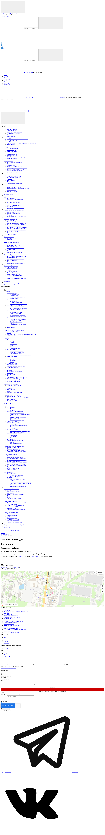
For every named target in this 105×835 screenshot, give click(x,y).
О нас (5, 637)
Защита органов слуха (12, 203)
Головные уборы (11, 136)
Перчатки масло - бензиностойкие (16, 228)
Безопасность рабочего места (11, 625)
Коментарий (4, 701)
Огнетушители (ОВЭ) (12, 260)
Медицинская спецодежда (14, 133)
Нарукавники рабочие (16, 443)
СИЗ (5, 619)
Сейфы (12, 480)
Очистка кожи (13, 438)
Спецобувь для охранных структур (16, 157)
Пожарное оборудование (10, 626)
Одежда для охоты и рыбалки (14, 187)
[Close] (1, 673)
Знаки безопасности (12, 246)
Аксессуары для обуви (13, 158)
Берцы (11, 345)
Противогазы (13, 426)
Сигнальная (10, 163)
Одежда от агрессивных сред (14, 166)
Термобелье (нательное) (16, 322)
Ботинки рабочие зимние (16, 351)
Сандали (12, 341)
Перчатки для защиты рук (10, 622)
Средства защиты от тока (13, 245)
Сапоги (12, 359)
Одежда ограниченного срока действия (17, 168)
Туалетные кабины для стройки (12, 632)
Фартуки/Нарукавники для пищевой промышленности (21, 143)
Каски (11, 409)
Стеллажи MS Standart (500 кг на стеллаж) (21, 483)
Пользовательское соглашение (8, 668)
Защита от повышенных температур (16, 223)
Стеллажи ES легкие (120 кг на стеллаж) (20, 482)
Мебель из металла (9, 624)
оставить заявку (5, 16)
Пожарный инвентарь (12, 261)
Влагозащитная (11, 165)
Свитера (12, 323)
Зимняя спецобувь (11, 150)
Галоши (12, 362)
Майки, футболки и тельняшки (18, 319)
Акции (5, 653)
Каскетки (12, 410)
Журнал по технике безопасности (15, 248)
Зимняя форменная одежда (14, 177)
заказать (52, 687)
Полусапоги (13, 360)
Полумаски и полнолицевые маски (19, 425)
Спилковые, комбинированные (15, 221)
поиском (21, 556)
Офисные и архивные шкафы (17, 479)
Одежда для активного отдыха (12, 617)
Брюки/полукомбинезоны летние (18, 304)
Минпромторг (7, 654)
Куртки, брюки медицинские (17, 315)
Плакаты (9, 250)
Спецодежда (7, 610)
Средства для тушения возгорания (16, 263)
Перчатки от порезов (12, 231)
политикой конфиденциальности (36, 702)
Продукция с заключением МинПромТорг (15, 629)
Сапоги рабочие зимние (16, 353)
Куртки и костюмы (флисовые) (18, 324)
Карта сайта (7, 656)
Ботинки (12, 342)
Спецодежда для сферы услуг (14, 132)
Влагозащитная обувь (12, 152)
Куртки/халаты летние (16, 302)
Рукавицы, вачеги (11, 234)
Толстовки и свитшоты (16, 320)
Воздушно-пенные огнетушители (15, 259)
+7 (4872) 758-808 (14, 13)
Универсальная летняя (12, 148)
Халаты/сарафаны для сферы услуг (19, 308)
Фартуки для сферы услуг (16, 309)
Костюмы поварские (12, 140)
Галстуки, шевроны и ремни (14, 183)
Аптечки (9, 243)
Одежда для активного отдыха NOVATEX (18, 188)
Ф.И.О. (3, 693)
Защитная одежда (8, 614)
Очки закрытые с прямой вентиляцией (20, 414)
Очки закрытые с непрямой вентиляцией (20, 415)
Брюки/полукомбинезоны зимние (18, 297)
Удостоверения (11, 249)
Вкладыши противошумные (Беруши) (20, 431)
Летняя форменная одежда (14, 176)
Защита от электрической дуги (15, 170)
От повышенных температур (14, 162)
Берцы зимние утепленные (17, 352)
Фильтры (12, 428)
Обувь (8, 181)
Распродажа (7, 631)
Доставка (6, 648)
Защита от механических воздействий (17, 227)
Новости (6, 641)
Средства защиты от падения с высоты (14, 621)
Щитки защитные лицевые (17, 420)
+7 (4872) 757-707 (5, 13)
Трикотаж (9, 134)
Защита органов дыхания (13, 202)
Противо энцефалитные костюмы (15, 169)
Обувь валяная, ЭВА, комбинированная (20, 355)
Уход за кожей (13, 436)
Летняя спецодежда (12, 130)
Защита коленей (11, 206)
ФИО (2, 674)
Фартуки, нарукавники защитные (15, 208)
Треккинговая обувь (15, 348)
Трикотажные (10, 220)
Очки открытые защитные (17, 413)
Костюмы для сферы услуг (17, 306)
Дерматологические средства (14, 205)
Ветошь (9, 270)
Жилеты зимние (14, 298)
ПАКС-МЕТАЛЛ (11, 238)
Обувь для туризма (12, 191)
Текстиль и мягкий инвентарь (14, 275)
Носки (11, 326)
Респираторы (13, 424)
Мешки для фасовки (12, 268)
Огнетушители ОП (12, 257)
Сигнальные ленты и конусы (14, 252)
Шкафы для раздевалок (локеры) (18, 486)
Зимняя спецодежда (12, 129)
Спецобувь (6, 613)
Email (2, 680)
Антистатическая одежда (13, 172)
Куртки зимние (14, 295)
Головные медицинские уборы (18, 316)
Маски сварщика (14, 418)
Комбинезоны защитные (13, 201)
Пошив (5, 640)
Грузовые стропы (8, 618)
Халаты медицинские (15, 313)
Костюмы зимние (14, 294)
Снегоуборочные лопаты (13, 274)
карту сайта (35, 556)
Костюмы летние (14, 301)
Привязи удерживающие (13, 213)
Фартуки (12, 442)
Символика (7, 639)
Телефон (3, 677)
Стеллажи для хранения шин (17, 484)
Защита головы (11, 198)
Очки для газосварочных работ (18, 417)
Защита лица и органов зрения (15, 199)
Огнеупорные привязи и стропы (15, 214)
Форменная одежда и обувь (11, 615)
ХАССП (9, 141)
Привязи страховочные (13, 212)
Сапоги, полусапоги (15, 346)
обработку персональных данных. (62, 684)
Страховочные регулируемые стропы (16, 216)
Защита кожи (13, 435)
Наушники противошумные (17, 432)
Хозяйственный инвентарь (11, 628)
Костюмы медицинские (16, 312)
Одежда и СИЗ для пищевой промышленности (16, 611)
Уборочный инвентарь (13, 272)
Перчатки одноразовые (13, 232)
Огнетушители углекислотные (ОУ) (16, 256)
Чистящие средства (12, 271)
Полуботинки (13, 344)
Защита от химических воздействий (16, 230)
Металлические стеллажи (16, 475)
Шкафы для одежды (15, 476)
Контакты (6, 643)
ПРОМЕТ (9, 239)
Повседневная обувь (12, 155)
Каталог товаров (5, 286)
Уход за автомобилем (12, 267)
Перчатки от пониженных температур (17, 224)
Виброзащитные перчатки (14, 226)
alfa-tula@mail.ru (5, 569)
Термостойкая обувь (12, 151)
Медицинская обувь (12, 154)
